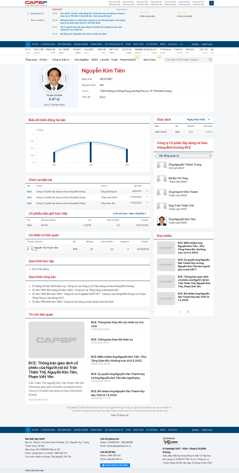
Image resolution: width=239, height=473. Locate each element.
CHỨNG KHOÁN (48, 44)
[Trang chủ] (28, 44)
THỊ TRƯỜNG (151, 44)
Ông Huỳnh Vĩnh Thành (183, 191)
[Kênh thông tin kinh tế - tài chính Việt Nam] (36, 4)
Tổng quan (31, 59)
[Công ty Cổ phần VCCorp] (171, 444)
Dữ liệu (195, 44)
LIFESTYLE (172, 44)
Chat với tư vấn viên (116, 465)
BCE (29, 191)
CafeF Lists (206, 44)
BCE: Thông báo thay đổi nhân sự (112, 339)
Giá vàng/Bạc (82, 59)
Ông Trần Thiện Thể (181, 205)
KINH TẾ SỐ (138, 44)
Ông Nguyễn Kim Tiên (182, 219)
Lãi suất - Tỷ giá (109, 59)
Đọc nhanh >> (123, 9)
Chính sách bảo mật (34, 470)
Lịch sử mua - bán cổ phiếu (128, 213)
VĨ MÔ (128, 44)
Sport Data (149, 59)
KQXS (95, 59)
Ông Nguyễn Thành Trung (185, 164)
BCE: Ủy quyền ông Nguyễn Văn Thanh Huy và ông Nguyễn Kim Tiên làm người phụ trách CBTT (118, 377)
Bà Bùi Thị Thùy (178, 178)
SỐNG (162, 44)
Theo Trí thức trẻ (119, 415)
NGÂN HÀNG (96, 44)
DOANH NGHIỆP (81, 44)
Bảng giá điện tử (37, 14)
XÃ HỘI (35, 44)
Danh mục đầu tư (37, 20)
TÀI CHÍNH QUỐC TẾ (114, 44)
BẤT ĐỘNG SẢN (64, 44)
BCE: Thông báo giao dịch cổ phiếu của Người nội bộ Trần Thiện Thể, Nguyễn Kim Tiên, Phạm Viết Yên (53, 370)
